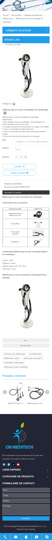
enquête (17, 166)
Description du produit (12, 192)
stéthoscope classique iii (33, 358)
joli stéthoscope (35, 354)
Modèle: (7, 184)
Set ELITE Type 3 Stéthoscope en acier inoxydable (16, 403)
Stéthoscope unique (11, 358)
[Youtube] (18, 464)
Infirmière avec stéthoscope (14, 354)
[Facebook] (4, 464)
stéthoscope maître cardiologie (16, 367)
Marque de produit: (11, 187)
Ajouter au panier (18, 173)
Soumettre (26, 518)
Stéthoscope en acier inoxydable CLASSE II (35, 403)
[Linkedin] (8, 464)
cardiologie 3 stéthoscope (14, 363)
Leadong (31, 529)
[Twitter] (13, 464)
